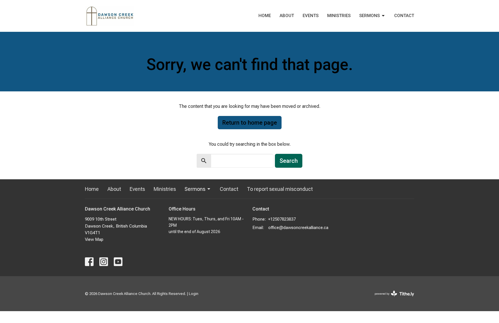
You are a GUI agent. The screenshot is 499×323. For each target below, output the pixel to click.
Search (289, 160)
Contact (404, 15)
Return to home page (249, 122)
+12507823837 (282, 219)
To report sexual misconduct (280, 189)
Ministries (339, 15)
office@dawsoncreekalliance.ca (298, 227)
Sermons (369, 15)
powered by (391, 298)
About (287, 15)
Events (311, 15)
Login (193, 293)
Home (264, 15)
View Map (94, 239)
